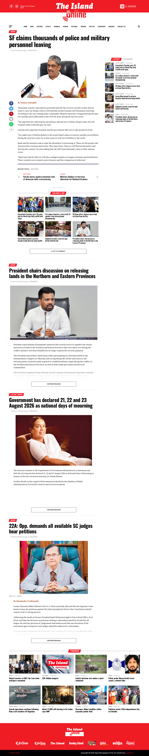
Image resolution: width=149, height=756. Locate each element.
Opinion (65, 26)
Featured (35, 169)
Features (40, 26)
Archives (111, 26)
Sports (48, 26)
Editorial (74, 26)
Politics (92, 26)
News (32, 26)
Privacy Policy (14, 753)
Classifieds (101, 26)
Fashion (83, 26)
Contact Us (121, 26)
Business (57, 26)
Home (25, 26)
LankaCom (130, 753)
